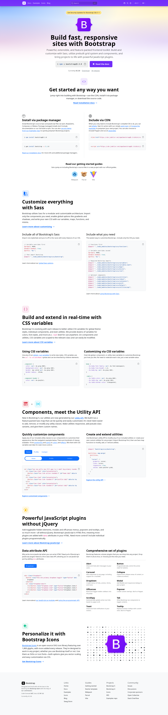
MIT (32, 693)
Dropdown (30, 566)
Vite (86, 698)
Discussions (132, 689)
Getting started (90, 686)
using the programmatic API (69, 600)
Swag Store (68, 701)
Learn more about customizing (37, 226)
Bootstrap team (35, 688)
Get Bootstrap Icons (31, 661)
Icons (43, 3)
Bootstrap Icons (29, 645)
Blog (48, 3)
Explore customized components (34, 496)
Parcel (87, 695)
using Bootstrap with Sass (109, 294)
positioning (38, 442)
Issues (130, 686)
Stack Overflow (133, 698)
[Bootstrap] (24, 3)
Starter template (91, 689)
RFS (107, 695)
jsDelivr (94, 126)
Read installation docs (84, 103)
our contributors (26, 691)
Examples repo (111, 698)
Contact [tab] (44, 452)
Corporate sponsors (135, 692)
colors (55, 442)
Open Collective (133, 695)
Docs (29, 3)
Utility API (79, 418)
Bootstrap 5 (110, 686)
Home (66, 686)
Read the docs (102, 64)
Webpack (88, 692)
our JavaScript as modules (45, 600)
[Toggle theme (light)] (144, 3)
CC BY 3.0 (41, 693)
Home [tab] (28, 452)
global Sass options (46, 263)
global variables (41, 355)
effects (63, 442)
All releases (95, 71)
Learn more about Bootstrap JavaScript (41, 543)
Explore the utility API (94, 480)
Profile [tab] (36, 452)
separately (112, 131)
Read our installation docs (31, 153)
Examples (36, 3)
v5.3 (137, 3)
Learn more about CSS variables (37, 342)
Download (86, 71)
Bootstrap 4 (110, 689)
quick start (125, 126)
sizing (48, 442)
